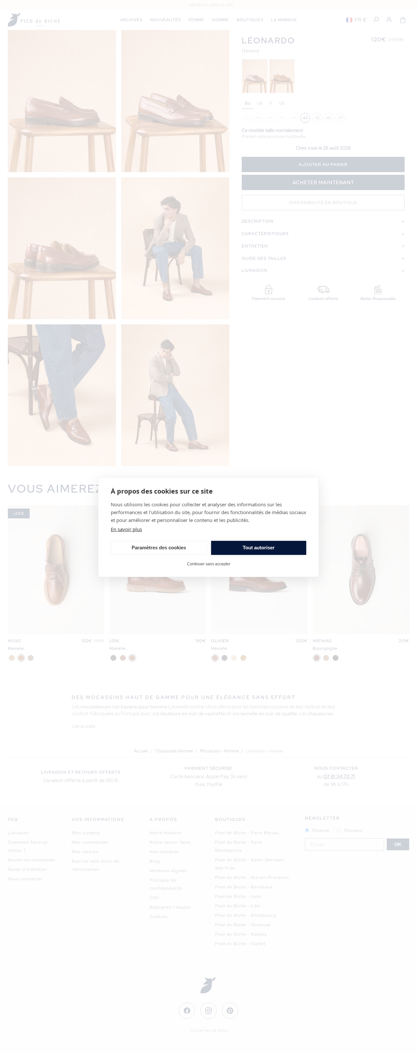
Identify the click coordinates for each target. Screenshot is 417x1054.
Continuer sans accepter (208, 564)
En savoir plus (126, 529)
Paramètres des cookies (159, 547)
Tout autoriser (259, 547)
